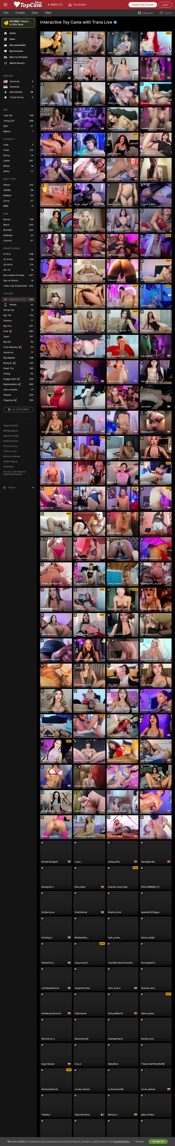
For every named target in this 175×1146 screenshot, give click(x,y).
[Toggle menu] (5, 4)
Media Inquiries (10, 441)
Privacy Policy (10, 446)
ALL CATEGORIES (20, 409)
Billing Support (10, 431)
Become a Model (11, 456)
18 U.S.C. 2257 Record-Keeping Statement (14, 473)
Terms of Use (10, 451)
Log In (165, 4)
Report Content (10, 436)
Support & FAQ (10, 425)
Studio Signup (10, 461)
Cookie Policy (121, 1141)
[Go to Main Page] (28, 4)
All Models (8, 466)
